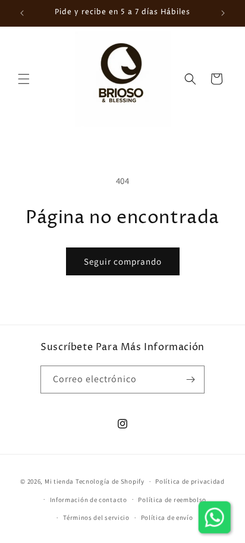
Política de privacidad (189, 481)
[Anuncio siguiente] (223, 13)
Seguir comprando (123, 261)
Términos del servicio (96, 517)
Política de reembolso (172, 500)
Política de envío (167, 517)
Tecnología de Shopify (110, 481)
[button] (24, 79)
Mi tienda (59, 481)
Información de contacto (88, 500)
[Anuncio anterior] (22, 13)
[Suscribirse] (191, 379)
